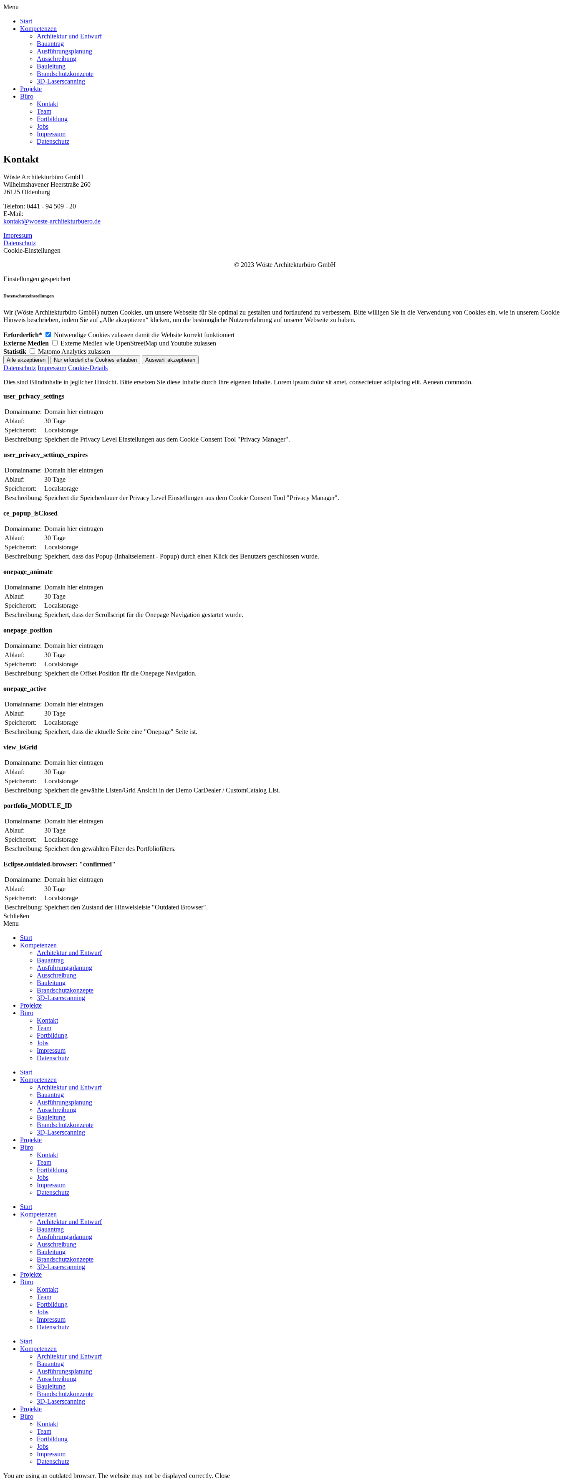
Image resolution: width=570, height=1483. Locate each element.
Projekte (31, 1139)
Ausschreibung (56, 1109)
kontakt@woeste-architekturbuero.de (52, 221)
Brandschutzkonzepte (65, 1124)
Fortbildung (52, 1169)
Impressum (17, 235)
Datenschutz (19, 242)
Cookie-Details (88, 367)
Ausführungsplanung (64, 1102)
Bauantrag (50, 1094)
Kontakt (47, 1154)
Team (44, 1162)
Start (26, 1072)
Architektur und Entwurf (69, 1087)
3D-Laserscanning (61, 1132)
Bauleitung (51, 1117)
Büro (26, 1147)
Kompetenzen (38, 1079)
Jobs (42, 1177)
